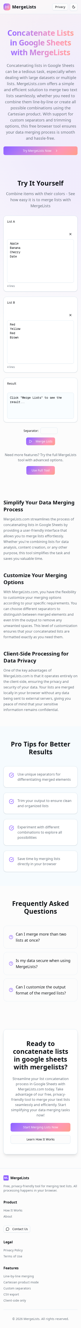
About (7, 1216)
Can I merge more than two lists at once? (41, 937)
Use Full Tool (41, 470)
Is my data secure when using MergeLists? (43, 963)
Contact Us (20, 1229)
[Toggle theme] (74, 7)
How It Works (12, 1210)
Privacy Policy (13, 1250)
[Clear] (70, 234)
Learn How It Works (41, 1139)
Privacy (60, 7)
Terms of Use (12, 1256)
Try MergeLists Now (37, 151)
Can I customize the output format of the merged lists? (41, 990)
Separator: (31, 431)
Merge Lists (44, 441)
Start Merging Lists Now (40, 1127)
